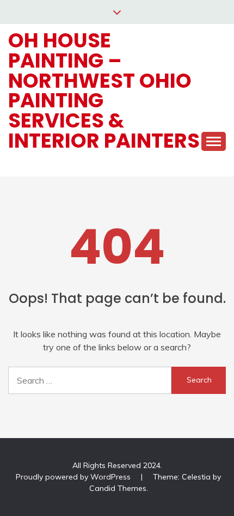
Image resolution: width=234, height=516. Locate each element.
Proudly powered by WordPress (74, 477)
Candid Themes (117, 488)
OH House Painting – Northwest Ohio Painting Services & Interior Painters (104, 90)
